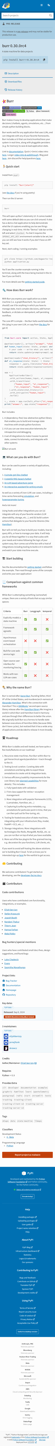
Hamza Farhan (11, 929)
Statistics (27, 1254)
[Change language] (49, 5)
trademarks (15, 1437)
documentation (16, 151)
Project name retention (26, 1228)
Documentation (13, 985)
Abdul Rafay (9, 933)
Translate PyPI (26, 1285)
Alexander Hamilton (11, 702)
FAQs (28, 1232)
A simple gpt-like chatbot (16, 474)
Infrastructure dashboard (26, 1251)
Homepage (11, 990)
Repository (11, 994)
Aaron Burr (25, 695)
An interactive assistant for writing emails (23, 486)
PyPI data (7, 1007)
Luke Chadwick (11, 959)
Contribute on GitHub (26, 1281)
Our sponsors (27, 1262)
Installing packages (26, 1217)
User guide (26, 1224)
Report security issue (27, 1311)
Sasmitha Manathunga (14, 967)
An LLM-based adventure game (18, 483)
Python (10, 1145)
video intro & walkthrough (26, 155)
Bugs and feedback (28, 1277)
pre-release (22, 31)
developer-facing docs (31, 875)
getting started (34, 567)
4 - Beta (10, 1137)
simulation (29, 496)
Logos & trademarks (27, 1258)
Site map (42, 1440)
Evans (7, 963)
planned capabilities (29, 780)
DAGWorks (23, 706)
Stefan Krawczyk (12, 913)
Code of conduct (26, 1315)
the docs (10, 192)
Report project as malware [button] (27, 1154)
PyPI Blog (26, 1247)
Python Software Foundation (26, 1180)
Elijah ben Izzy (10, 909)
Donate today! (27, 1196)
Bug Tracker (11, 980)
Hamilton (6, 524)
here (4, 155)
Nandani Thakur (11, 921)
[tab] (27, 73)
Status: (27, 1189)
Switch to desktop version (27, 1331)
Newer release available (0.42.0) (19, 1017)
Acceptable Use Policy (26, 1323)
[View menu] (41, 5)
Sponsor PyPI (27, 1289)
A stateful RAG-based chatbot (17, 479)
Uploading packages (26, 1220)
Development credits (26, 1292)
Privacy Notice (26, 1319)
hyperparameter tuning (13, 499)
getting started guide (35, 281)
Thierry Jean (10, 925)
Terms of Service (26, 1308)
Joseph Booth (10, 917)
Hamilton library (32, 709)
